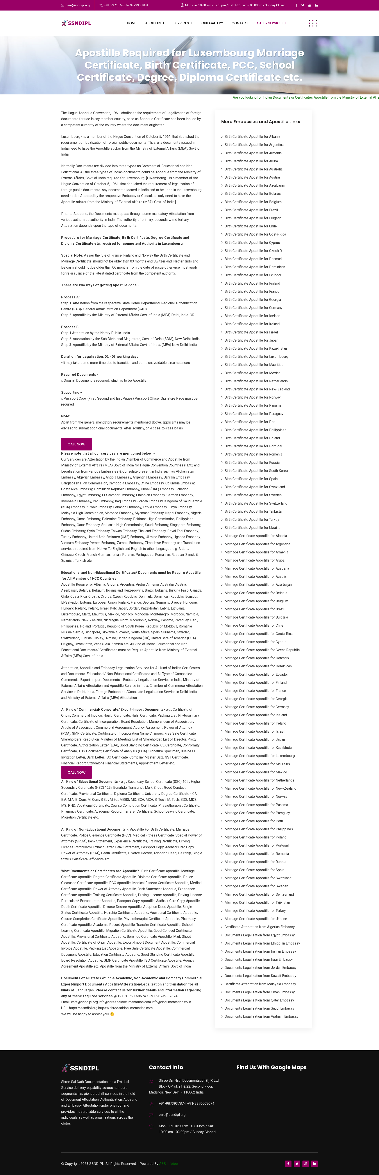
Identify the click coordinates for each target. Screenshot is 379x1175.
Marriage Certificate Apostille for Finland (256, 683)
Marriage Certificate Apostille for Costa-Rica (259, 634)
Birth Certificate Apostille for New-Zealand (257, 389)
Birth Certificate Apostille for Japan (251, 340)
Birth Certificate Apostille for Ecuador (253, 275)
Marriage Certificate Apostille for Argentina (257, 544)
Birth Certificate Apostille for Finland (252, 283)
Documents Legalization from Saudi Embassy (260, 1008)
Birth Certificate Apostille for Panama (253, 405)
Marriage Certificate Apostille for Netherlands (259, 780)
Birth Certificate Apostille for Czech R (253, 251)
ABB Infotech (169, 1164)
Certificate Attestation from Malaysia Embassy (260, 984)
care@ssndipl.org (78, 5)
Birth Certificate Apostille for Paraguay (254, 414)
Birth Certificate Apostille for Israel (251, 332)
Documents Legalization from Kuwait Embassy (260, 976)
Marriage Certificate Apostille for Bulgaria (256, 617)
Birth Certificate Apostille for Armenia (253, 153)
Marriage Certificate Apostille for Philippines (259, 829)
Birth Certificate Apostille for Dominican (255, 267)
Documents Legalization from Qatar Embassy (259, 1000)
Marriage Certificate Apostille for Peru (254, 821)
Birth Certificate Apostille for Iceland (252, 316)
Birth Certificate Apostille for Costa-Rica (255, 234)
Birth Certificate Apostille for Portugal (253, 446)
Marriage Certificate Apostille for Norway (256, 796)
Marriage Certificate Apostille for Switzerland (259, 894)
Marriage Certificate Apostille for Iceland (256, 715)
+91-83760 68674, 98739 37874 (126, 5)
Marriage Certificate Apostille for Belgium (256, 601)
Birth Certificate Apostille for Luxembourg (256, 356)
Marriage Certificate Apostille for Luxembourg (260, 756)
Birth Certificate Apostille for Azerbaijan (255, 185)
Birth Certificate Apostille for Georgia (253, 300)
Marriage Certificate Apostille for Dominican (258, 666)
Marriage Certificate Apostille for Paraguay (257, 813)
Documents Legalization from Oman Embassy (260, 992)
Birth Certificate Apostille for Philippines (255, 430)
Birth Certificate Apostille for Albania (252, 137)
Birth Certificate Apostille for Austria (252, 177)
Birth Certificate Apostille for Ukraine (253, 528)
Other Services (270, 23)
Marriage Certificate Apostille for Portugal (257, 845)
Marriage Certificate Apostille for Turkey (255, 911)
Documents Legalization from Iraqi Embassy (259, 959)
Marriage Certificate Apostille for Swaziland (258, 878)
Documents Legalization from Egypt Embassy (260, 935)
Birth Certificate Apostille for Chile (251, 226)
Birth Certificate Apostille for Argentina (254, 145)
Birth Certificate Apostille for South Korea (256, 471)
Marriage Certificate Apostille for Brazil (254, 609)
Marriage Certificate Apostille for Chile (254, 625)
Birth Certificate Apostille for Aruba (251, 161)
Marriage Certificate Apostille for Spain (254, 870)
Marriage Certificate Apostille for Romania (257, 854)
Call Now (77, 444)
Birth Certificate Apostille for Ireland (252, 324)
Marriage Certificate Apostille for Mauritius (257, 764)
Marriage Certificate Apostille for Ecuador (256, 674)
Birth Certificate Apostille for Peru (250, 422)
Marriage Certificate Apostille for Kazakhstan (259, 748)
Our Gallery (212, 23)
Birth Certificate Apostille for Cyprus (252, 243)
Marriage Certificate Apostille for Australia (257, 568)
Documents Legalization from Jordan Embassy (261, 968)
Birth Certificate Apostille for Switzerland (256, 503)
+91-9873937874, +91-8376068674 (186, 1103)
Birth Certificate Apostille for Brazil (251, 210)
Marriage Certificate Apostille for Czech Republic (262, 650)
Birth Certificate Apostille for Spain (251, 479)
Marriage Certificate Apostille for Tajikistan (257, 902)
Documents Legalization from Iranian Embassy (260, 951)
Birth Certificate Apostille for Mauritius (254, 365)
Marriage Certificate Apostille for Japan (255, 739)
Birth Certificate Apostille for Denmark (254, 259)
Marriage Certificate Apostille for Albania (256, 536)
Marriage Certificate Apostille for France (255, 691)
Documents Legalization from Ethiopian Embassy (262, 943)
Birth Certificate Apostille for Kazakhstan (256, 348)
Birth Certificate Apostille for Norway (253, 397)
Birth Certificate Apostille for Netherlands (256, 381)
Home (131, 23)
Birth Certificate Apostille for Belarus (253, 193)
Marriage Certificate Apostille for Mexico (256, 772)
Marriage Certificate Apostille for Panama (256, 805)
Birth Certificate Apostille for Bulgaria (253, 218)
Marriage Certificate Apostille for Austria (255, 576)
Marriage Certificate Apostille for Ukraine (256, 919)
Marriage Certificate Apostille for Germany (257, 707)
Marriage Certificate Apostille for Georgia (256, 699)
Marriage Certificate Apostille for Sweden (256, 886)
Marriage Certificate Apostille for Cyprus (255, 642)
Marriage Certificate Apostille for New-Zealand (260, 788)
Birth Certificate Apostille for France (252, 291)
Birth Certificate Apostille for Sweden (253, 495)
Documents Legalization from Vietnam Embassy (262, 1016)
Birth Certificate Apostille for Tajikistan (254, 511)
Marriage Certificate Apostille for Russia (255, 862)
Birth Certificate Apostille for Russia (252, 463)
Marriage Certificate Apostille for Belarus (256, 593)
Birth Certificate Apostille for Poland (252, 438)
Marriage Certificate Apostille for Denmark (257, 658)
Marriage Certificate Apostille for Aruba (254, 560)
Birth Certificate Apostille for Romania (253, 454)
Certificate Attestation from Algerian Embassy (260, 927)
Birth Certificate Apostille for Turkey (252, 519)
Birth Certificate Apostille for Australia (253, 169)
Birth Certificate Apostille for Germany (253, 308)
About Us (153, 23)
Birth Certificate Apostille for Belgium (253, 202)
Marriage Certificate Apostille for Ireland (255, 723)
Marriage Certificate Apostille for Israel (254, 731)
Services (181, 23)
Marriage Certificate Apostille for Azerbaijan (258, 585)
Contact (240, 23)
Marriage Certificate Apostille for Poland (255, 837)
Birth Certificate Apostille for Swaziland (255, 487)
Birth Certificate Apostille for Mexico (253, 373)
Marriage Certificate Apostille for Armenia (256, 552)
